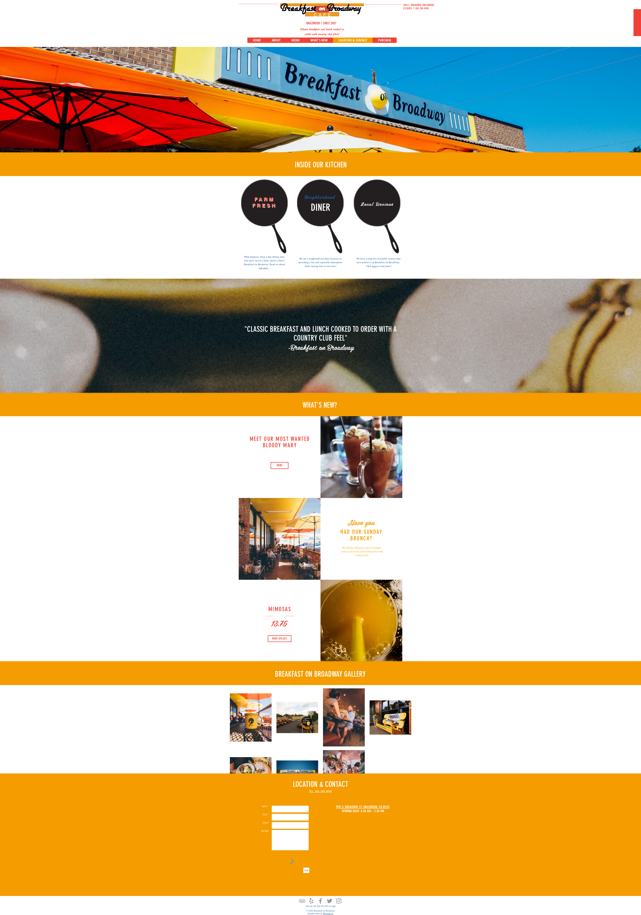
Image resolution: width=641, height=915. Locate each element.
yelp (334, 905)
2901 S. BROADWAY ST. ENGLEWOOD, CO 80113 (362, 807)
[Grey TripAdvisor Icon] (302, 900)
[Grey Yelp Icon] (311, 900)
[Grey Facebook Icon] (320, 900)
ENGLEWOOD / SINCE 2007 (321, 23)
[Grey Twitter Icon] (329, 900)
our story (263, 268)
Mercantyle (328, 913)
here (374, 266)
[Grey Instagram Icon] (338, 900)
